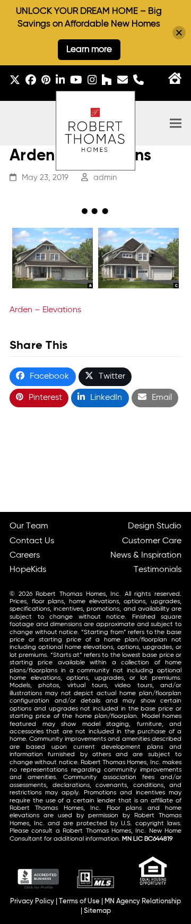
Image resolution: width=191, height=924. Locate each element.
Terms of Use (79, 901)
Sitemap (97, 911)
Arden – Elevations (45, 310)
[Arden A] (52, 258)
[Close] (179, 32)
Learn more (89, 49)
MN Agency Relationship (143, 901)
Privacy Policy (32, 901)
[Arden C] (138, 258)
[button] (175, 123)
